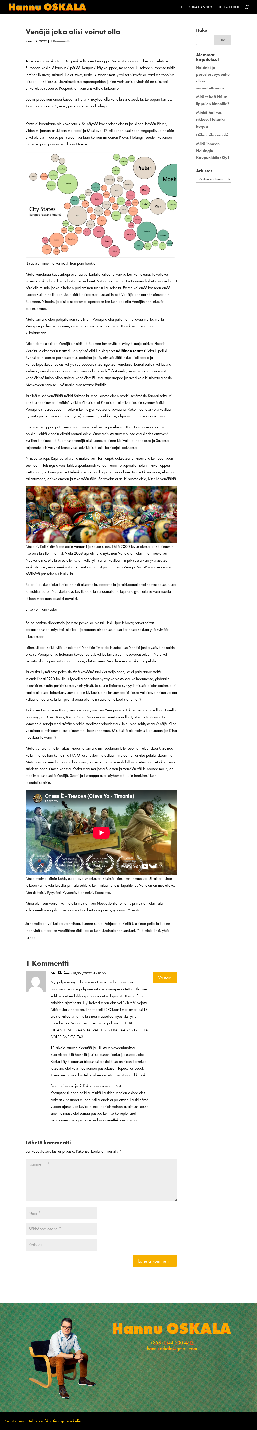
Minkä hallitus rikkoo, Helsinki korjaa (210, 119)
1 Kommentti (60, 41)
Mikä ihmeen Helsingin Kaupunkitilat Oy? (212, 150)
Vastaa (165, 977)
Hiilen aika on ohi (212, 135)
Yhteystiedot (228, 7)
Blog (178, 7)
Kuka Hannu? (200, 7)
